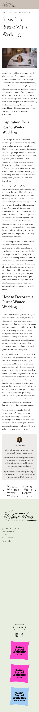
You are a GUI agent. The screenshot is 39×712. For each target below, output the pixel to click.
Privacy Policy (7, 541)
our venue (25, 429)
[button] (6, 552)
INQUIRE (19, 627)
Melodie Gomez (27, 12)
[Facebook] (22, 635)
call (3, 429)
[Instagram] (17, 635)
